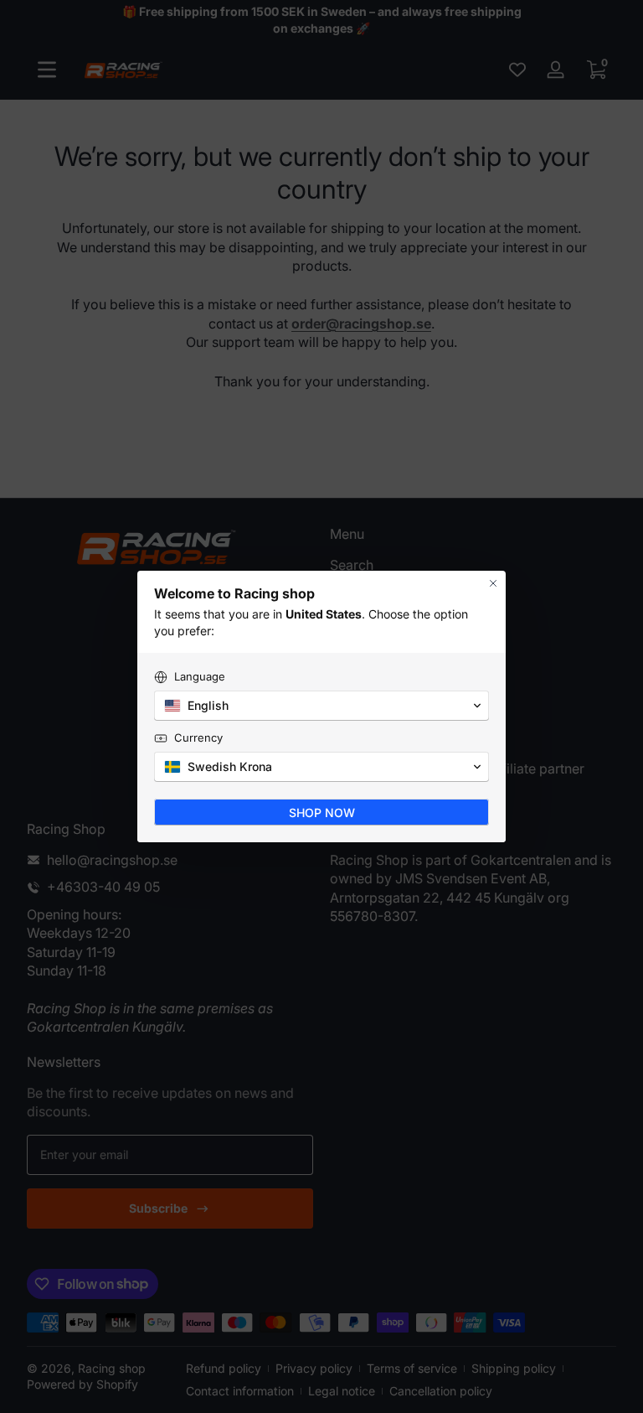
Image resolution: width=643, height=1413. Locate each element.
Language (199, 676)
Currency (198, 737)
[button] (321, 706)
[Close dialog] (493, 583)
